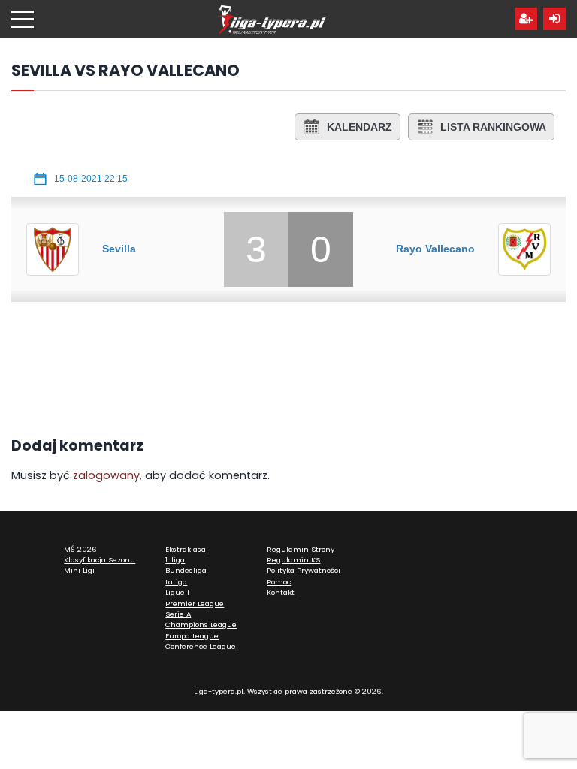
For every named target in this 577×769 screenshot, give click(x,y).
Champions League (201, 624)
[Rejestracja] (526, 19)
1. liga (175, 560)
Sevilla (119, 249)
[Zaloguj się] (554, 19)
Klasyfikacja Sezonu (99, 560)
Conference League (200, 646)
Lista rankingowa (493, 127)
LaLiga (176, 582)
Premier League (194, 603)
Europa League (192, 636)
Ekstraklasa (185, 549)
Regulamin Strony (300, 549)
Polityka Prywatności (303, 570)
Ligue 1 (177, 592)
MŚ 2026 (80, 549)
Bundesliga (186, 570)
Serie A (178, 614)
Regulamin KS (293, 560)
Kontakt (281, 592)
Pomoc (279, 582)
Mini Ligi (79, 570)
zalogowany (106, 475)
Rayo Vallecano (435, 249)
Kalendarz (359, 127)
